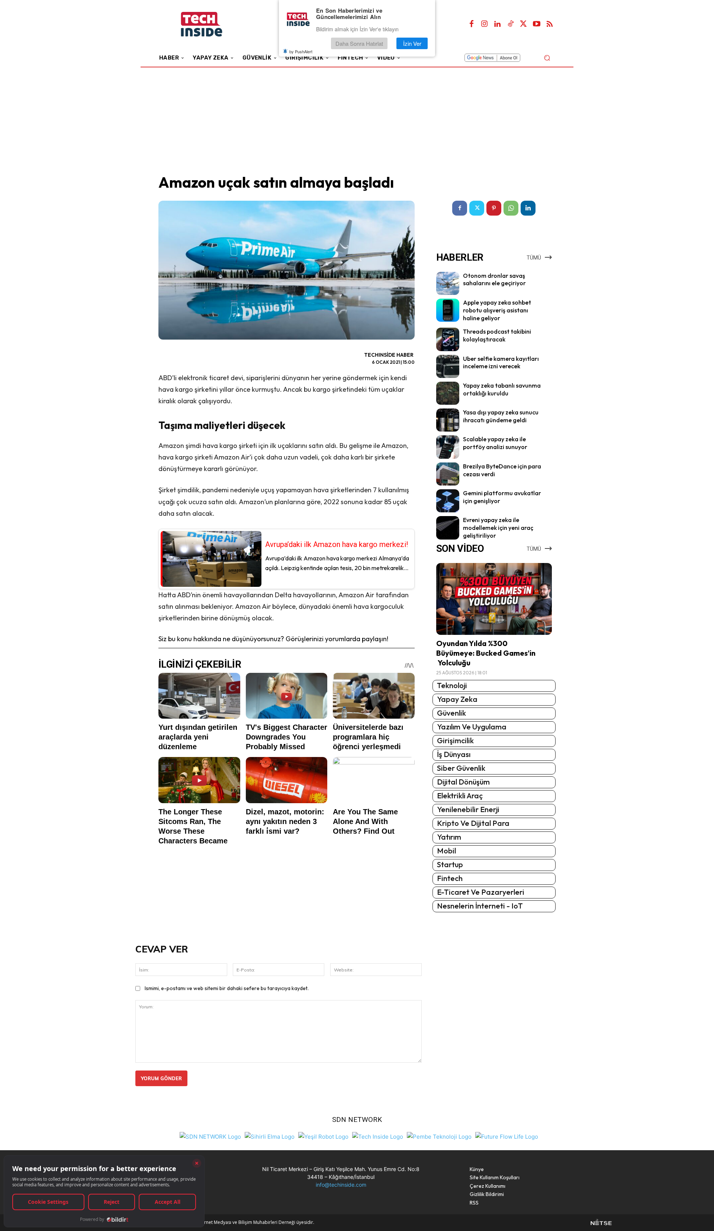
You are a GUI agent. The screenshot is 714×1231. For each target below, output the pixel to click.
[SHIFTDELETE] (210, 1135)
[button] (547, 57)
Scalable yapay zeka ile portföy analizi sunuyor (495, 443)
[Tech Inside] (377, 1135)
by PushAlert (300, 51)
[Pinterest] (493, 208)
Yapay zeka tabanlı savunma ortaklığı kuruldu (502, 389)
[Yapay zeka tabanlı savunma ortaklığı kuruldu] (447, 393)
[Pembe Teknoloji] (439, 1135)
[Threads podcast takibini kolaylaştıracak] (447, 339)
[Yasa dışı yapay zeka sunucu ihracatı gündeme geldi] (447, 420)
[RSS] (550, 24)
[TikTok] (511, 24)
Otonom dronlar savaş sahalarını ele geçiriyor (494, 279)
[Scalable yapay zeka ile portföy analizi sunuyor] (447, 446)
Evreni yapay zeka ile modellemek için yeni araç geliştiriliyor (498, 527)
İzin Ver (412, 43)
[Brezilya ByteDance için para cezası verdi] (447, 474)
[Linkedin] (498, 24)
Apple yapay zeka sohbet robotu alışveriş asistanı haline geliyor (497, 310)
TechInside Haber (389, 355)
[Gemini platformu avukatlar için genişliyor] (447, 500)
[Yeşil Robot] (323, 1135)
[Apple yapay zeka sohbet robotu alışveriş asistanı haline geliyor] (447, 310)
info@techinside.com (341, 1184)
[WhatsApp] (511, 208)
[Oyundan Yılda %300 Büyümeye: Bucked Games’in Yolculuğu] (494, 599)
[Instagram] (485, 24)
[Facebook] (471, 24)
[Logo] (211, 24)
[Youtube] (537, 24)
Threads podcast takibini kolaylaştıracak (497, 335)
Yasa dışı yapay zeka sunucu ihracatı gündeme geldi (500, 416)
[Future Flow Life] (506, 1135)
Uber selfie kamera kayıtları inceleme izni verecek (501, 362)
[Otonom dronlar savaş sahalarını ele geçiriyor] (447, 283)
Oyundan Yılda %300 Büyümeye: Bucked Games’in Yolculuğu (486, 653)
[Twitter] (524, 24)
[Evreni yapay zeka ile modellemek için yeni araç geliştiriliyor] (447, 527)
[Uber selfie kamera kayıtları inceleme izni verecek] (447, 366)
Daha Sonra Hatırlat (359, 43)
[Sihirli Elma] (270, 1135)
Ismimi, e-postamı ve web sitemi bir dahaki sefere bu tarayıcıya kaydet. (227, 988)
